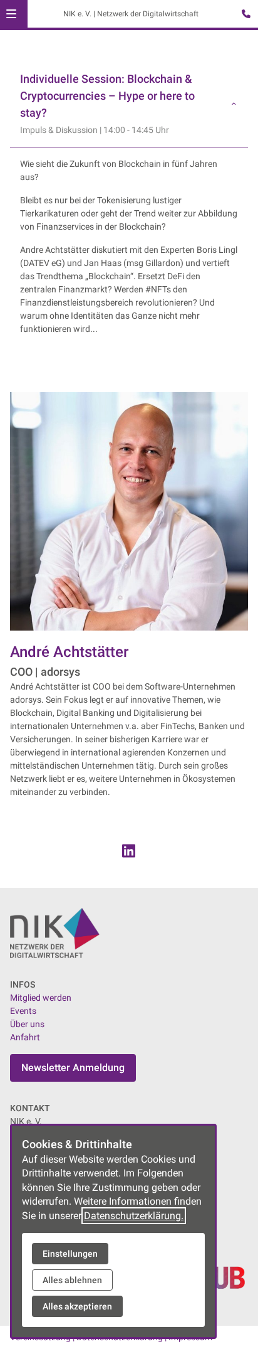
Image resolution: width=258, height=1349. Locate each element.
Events (23, 1011)
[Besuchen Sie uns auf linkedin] (129, 851)
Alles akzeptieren (77, 1306)
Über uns (27, 1024)
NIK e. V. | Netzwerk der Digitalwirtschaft (131, 13)
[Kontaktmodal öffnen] (243, 15)
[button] (11, 14)
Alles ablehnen (72, 1280)
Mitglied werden (40, 998)
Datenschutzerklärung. (133, 1216)
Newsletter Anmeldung (73, 1068)
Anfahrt (25, 1037)
